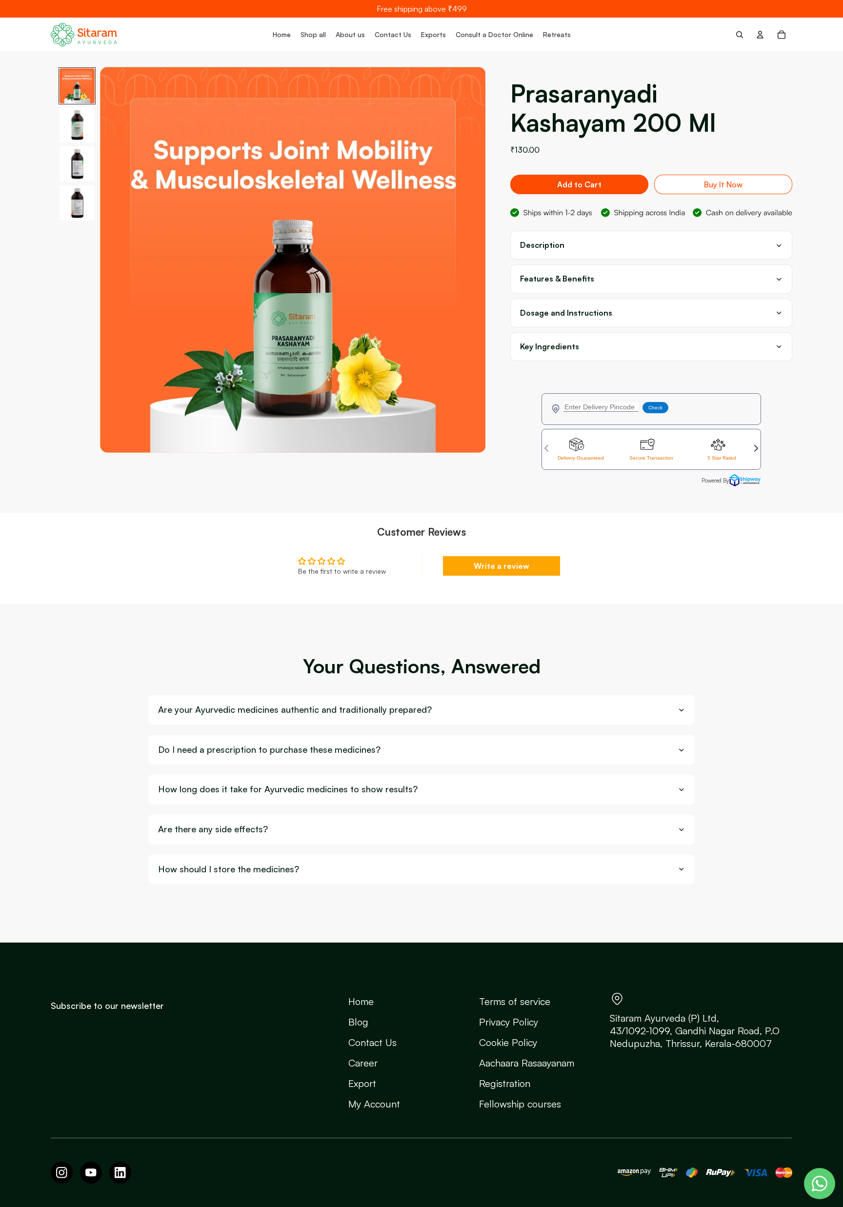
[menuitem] (282, 34)
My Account (374, 1104)
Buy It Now (723, 184)
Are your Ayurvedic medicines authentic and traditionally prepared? (295, 709)
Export (362, 1083)
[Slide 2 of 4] (77, 124)
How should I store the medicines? (228, 869)
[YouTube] (91, 1173)
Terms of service (514, 1001)
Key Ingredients (549, 346)
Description (542, 245)
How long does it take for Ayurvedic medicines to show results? (288, 789)
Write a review (501, 566)
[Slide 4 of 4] (77, 203)
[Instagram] (62, 1173)
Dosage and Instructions (566, 313)
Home (361, 1001)
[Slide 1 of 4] (77, 85)
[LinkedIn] (120, 1173)
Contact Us (372, 1042)
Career (363, 1063)
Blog (358, 1022)
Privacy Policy (508, 1022)
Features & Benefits (557, 278)
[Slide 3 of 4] (77, 163)
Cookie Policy (508, 1042)
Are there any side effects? (213, 829)
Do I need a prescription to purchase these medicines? (269, 749)
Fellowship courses (520, 1104)
